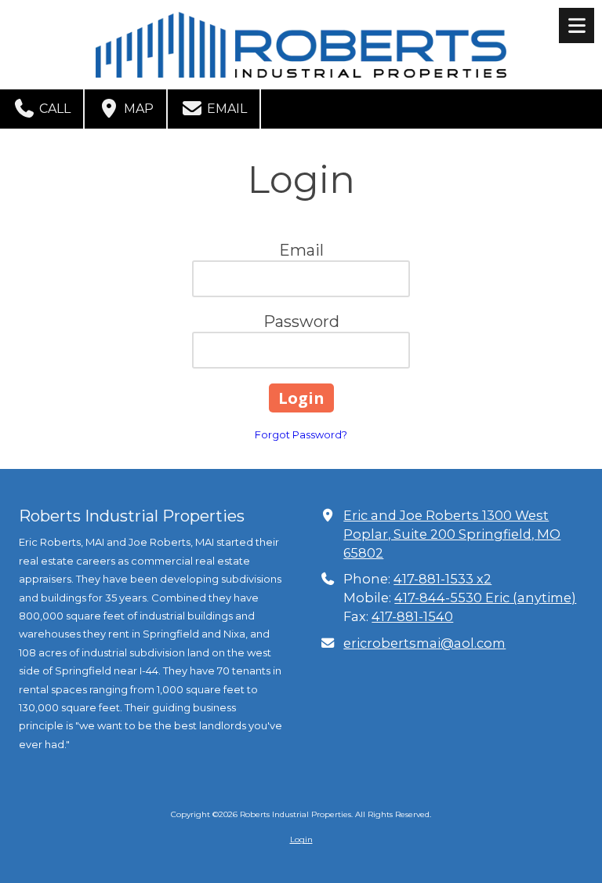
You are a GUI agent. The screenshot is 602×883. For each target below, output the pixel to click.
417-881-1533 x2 (442, 579)
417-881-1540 (412, 616)
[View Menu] (576, 25)
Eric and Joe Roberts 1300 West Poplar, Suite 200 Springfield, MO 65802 (451, 534)
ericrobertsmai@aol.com (424, 643)
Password (301, 321)
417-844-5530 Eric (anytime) (485, 597)
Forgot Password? (301, 434)
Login (301, 839)
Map (137, 108)
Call (53, 108)
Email (225, 108)
